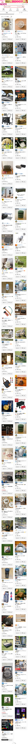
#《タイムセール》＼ (19, 57)
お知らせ (17, 9)
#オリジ (5, 178)
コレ (4, 39)
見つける (10, 9)
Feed (3, 9)
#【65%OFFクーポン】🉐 (7, 33)
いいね (11, 39)
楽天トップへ (24, 4)
